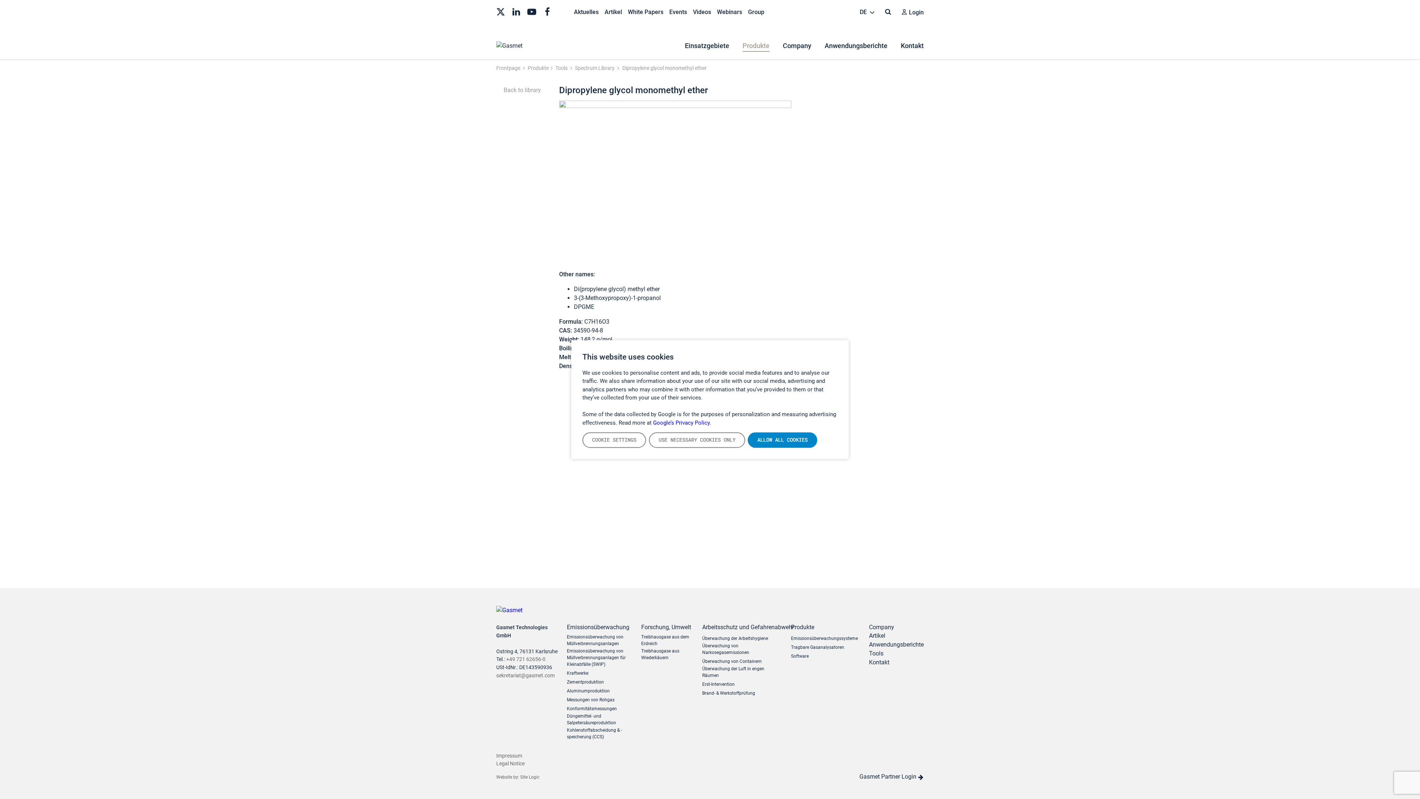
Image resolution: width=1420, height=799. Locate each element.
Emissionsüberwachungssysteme (824, 638)
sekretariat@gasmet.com (525, 675)
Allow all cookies (782, 439)
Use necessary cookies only (697, 439)
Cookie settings (614, 439)
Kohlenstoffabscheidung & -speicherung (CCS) (594, 733)
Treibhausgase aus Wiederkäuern (660, 654)
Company (797, 46)
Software (800, 656)
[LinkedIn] (516, 11)
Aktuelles (586, 12)
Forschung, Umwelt (666, 627)
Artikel (613, 12)
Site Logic (530, 777)
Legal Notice (510, 764)
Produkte (756, 46)
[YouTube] (531, 11)
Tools (876, 653)
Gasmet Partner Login (888, 776)
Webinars (729, 12)
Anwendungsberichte (856, 46)
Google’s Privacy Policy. (682, 422)
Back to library (521, 90)
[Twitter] (500, 11)
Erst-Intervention (718, 684)
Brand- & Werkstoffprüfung (728, 693)
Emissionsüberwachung (598, 627)
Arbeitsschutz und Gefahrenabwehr (741, 627)
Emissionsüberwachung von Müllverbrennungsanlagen (595, 640)
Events (678, 12)
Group (756, 12)
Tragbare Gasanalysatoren (817, 647)
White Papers (645, 12)
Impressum (509, 756)
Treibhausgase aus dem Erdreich (665, 640)
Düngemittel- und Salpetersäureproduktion (591, 719)
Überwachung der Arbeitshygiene (735, 638)
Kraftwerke (577, 673)
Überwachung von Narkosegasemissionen (725, 649)
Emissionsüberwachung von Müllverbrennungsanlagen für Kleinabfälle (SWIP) (596, 657)
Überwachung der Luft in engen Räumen (733, 672)
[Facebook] (547, 11)
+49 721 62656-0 (525, 659)
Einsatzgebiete (707, 46)
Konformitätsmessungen (592, 708)
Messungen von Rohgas (591, 699)
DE (864, 12)
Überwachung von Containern (732, 661)
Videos (702, 12)
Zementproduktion (585, 682)
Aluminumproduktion (588, 691)
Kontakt (912, 46)
